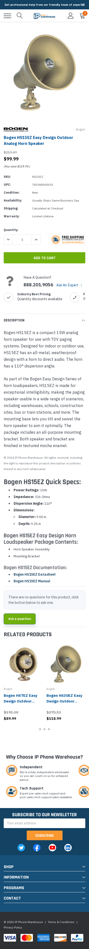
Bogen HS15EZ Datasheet (35, 574)
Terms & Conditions (61, 922)
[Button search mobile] (20, 16)
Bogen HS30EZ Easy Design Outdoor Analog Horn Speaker (65, 701)
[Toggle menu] (7, 16)
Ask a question (19, 619)
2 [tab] (44, 729)
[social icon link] (21, 847)
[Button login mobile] (71, 16)
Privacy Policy (13, 927)
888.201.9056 (38, 285)
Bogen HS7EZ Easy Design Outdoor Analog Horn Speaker (23, 701)
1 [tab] (40, 729)
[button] (83, 4)
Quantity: (11, 230)
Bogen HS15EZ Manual (32, 581)
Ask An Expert (67, 285)
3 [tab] (49, 729)
